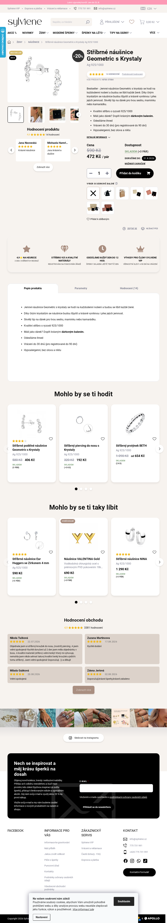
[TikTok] (145, 860)
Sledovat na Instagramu (86, 738)
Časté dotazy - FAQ (91, 854)
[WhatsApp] (138, 860)
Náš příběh (49, 848)
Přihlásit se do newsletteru (97, 807)
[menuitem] (13, 33)
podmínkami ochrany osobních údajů (128, 797)
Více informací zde (83, 909)
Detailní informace (97, 137)
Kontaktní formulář (139, 872)
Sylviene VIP (14, 8)
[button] (76, 489)
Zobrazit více (43, 167)
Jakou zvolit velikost (54, 854)
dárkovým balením (142, 116)
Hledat (87, 22)
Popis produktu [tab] (33, 288)
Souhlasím (124, 901)
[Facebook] (125, 860)
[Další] (75, 150)
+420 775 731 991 (139, 852)
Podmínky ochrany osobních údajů (58, 879)
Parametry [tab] (81, 288)
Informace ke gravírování (56, 842)
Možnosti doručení (135, 164)
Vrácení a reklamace (57, 8)
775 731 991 (136, 845)
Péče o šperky (51, 860)
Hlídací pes (152, 228)
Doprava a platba (33, 8)
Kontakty (49, 871)
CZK (149, 8)
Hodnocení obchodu (83, 620)
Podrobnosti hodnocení (132, 74)
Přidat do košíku (130, 173)
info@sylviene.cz (138, 839)
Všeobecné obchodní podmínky (54, 888)
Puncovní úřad (51, 865)
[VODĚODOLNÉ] (83, 537)
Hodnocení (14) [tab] (129, 288)
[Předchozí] (11, 150)
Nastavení (41, 917)
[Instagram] (132, 860)
